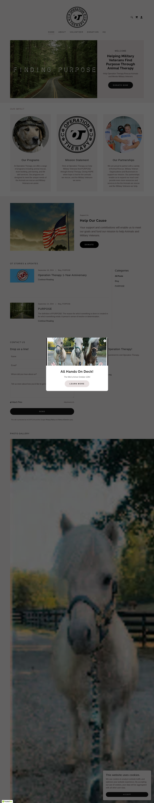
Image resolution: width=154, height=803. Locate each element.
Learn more (77, 384)
